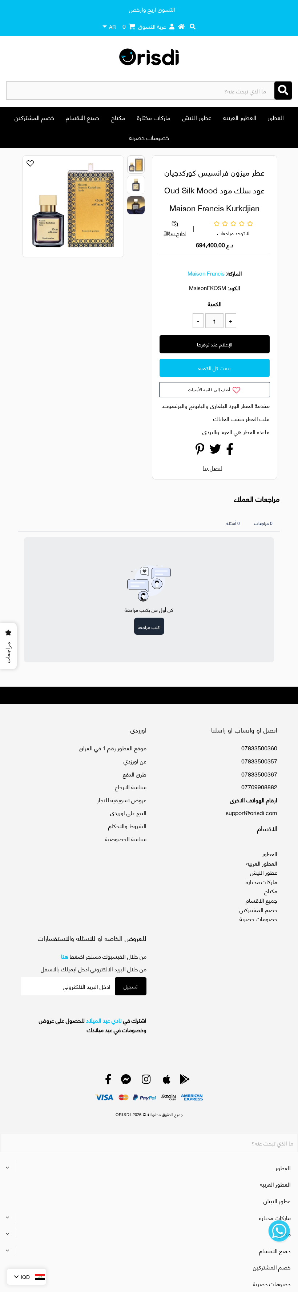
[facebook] (108, 1080)
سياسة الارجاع (130, 786)
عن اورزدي (135, 760)
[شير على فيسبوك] (229, 450)
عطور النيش (197, 117)
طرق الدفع (134, 774)
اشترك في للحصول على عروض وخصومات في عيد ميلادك (92, 1024)
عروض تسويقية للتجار (121, 799)
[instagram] (146, 1080)
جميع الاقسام (82, 117)
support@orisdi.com (251, 812)
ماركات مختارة (153, 117)
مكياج (118, 117)
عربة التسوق (144, 26)
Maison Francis (206, 273)
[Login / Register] (171, 26)
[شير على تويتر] (215, 450)
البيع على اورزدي (128, 812)
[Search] (283, 90)
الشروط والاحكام (127, 825)
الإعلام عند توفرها (214, 344)
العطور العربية (239, 117)
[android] (185, 1080)
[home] (181, 26)
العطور (276, 117)
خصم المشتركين (34, 117)
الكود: (233, 287)
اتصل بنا (212, 467)
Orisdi (123, 1114)
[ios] (166, 1080)
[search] (193, 26)
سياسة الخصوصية (125, 838)
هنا (64, 956)
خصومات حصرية (149, 137)
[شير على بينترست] (200, 450)
